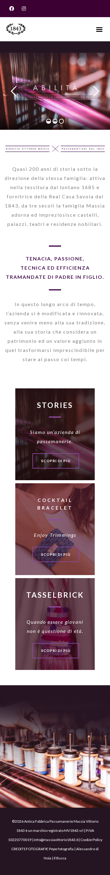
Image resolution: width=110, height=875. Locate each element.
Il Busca (60, 858)
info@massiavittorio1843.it (56, 839)
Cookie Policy (91, 839)
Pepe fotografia (61, 849)
